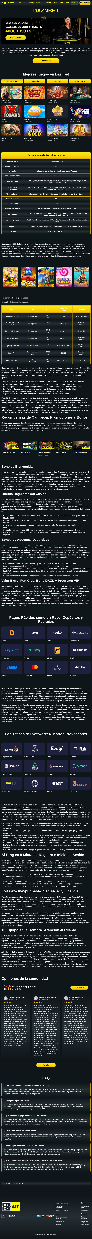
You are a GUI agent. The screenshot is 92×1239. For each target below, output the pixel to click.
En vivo (33, 81)
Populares (10, 81)
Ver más (46, 1065)
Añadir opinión (79, 987)
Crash (56, 81)
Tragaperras (78, 81)
